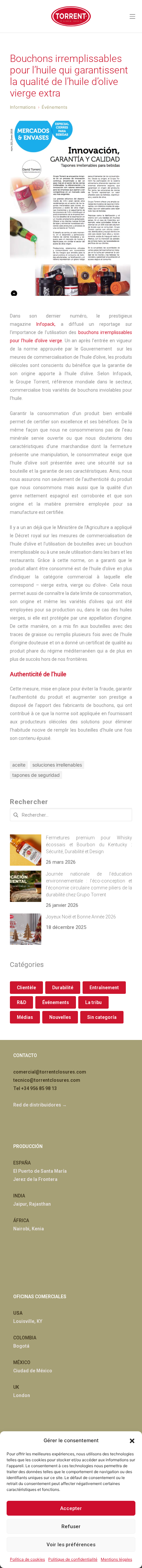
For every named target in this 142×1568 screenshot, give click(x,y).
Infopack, (45, 324)
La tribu (93, 1002)
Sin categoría (102, 1017)
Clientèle (26, 987)
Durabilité (62, 987)
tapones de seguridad (36, 775)
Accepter (71, 1508)
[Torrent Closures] (71, 16)
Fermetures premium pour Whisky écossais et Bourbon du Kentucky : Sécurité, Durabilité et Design (89, 844)
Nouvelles (60, 1017)
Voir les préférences (71, 1545)
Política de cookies (27, 1559)
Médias (25, 1017)
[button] (132, 1440)
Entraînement (104, 987)
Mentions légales (116, 1559)
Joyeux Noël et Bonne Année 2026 (81, 916)
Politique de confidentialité (72, 1559)
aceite (18, 765)
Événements (55, 1002)
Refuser (71, 1526)
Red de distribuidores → (40, 1104)
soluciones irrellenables (57, 765)
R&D (21, 1002)
